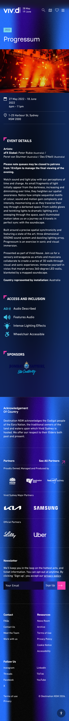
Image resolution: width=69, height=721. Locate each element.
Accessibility (43, 651)
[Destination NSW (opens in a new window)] (34, 481)
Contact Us (9, 627)
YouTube (41, 680)
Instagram (9, 668)
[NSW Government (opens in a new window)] (13, 481)
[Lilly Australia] (17, 534)
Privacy (8, 701)
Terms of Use (44, 633)
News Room (43, 621)
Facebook (9, 680)
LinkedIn (41, 668)
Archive (41, 627)
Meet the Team (11, 633)
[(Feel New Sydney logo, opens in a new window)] (56, 481)
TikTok (40, 674)
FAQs (6, 621)
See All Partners (49, 461)
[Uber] (47, 534)
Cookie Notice (44, 645)
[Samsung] (47, 507)
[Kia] (17, 507)
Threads (8, 674)
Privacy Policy (44, 639)
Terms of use (11, 696)
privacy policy (52, 576)
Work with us (11, 639)
